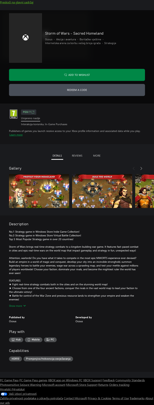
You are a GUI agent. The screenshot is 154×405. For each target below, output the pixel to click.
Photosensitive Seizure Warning (20, 385)
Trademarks (137, 398)
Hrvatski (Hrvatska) (12, 389)
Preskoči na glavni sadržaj (16, 2)
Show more (15, 306)
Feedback (109, 380)
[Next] (141, 168)
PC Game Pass (9, 380)
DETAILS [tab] (57, 155)
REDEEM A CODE (77, 90)
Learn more (16, 134)
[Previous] (133, 168)
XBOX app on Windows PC (65, 380)
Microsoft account (53, 385)
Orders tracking (119, 385)
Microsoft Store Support (81, 385)
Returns (103, 385)
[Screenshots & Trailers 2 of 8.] (102, 191)
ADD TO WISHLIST (79, 75)
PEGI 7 (27, 112)
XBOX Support (92, 380)
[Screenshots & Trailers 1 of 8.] (39, 191)
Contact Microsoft (75, 398)
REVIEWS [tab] (77, 155)
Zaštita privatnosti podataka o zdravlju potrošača (31, 398)
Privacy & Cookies (99, 398)
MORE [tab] (96, 155)
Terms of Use (120, 398)
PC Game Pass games (33, 380)
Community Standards (130, 380)
